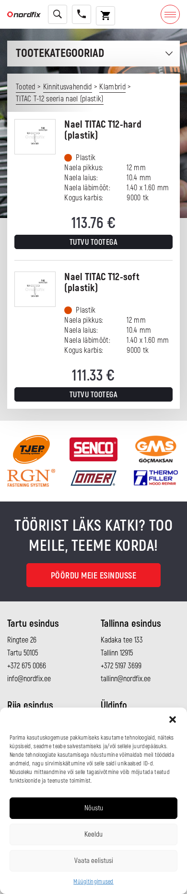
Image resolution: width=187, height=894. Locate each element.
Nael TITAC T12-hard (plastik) (102, 130)
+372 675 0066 (26, 666)
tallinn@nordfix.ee (126, 679)
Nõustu (93, 808)
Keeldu (93, 834)
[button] (172, 719)
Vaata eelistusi (93, 860)
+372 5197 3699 (121, 666)
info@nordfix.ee (29, 679)
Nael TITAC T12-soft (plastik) (102, 282)
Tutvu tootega (94, 242)
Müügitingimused (93, 881)
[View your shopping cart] (105, 15)
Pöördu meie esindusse (94, 575)
